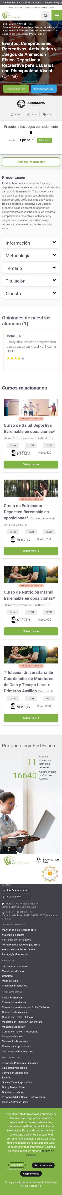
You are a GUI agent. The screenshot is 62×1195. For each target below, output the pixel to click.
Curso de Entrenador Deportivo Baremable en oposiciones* (29, 514)
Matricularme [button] (43, 88)
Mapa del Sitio (10, 980)
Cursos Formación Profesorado (20, 1031)
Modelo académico (13, 971)
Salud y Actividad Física (21, 24)
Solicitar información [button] (31, 162)
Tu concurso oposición (15, 966)
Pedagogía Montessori (15, 954)
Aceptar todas (31, 1173)
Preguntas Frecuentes (14, 985)
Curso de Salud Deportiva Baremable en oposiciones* (29, 431)
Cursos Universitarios (14, 1002)
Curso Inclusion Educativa (29, 2)
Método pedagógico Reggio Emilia (21, 944)
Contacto (7, 975)
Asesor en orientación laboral (18, 949)
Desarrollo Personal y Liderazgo (20, 1063)
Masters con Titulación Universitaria (22, 1021)
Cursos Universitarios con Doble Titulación (26, 1007)
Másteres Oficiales (12, 1036)
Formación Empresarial (15, 1072)
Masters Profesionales (15, 1041)
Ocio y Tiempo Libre (13, 1087)
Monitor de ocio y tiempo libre (19, 929)
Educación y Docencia (14, 1067)
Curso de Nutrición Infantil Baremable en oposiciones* (29, 598)
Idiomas (6, 1077)
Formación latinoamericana (17, 1051)
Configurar (17, 1164)
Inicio (4, 24)
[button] (31, 243)
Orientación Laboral (13, 1092)
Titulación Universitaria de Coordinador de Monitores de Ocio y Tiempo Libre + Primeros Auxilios (29, 681)
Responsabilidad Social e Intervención (23, 1097)
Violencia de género (13, 934)
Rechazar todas (43, 1165)
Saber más (30, 464)
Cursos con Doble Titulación (18, 1017)
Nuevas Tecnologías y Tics (17, 1082)
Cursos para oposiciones (16, 1046)
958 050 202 (14, 897)
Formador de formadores (16, 939)
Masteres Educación (13, 1026)
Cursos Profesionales (14, 1012)
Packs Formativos (12, 997)
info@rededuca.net (17, 890)
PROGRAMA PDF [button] (16, 88)
